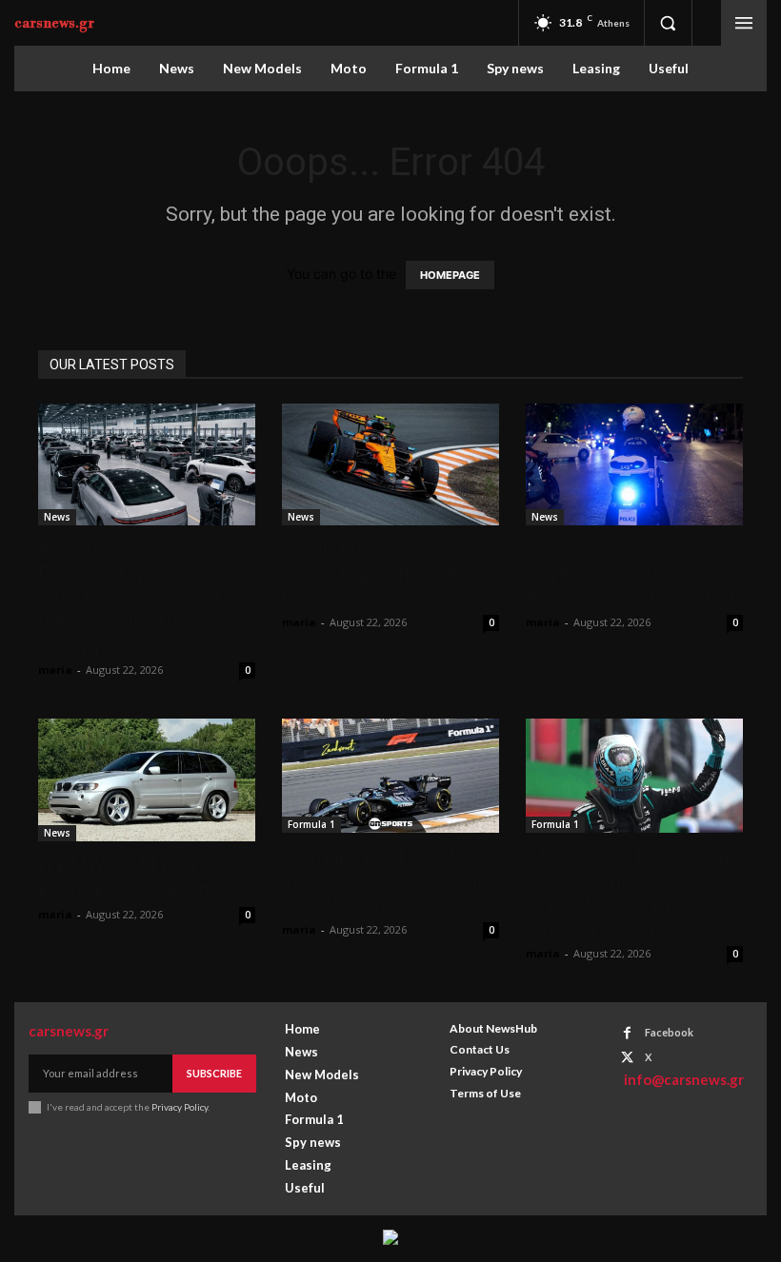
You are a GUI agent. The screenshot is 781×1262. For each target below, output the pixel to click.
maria (55, 669)
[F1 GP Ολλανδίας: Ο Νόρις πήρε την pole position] (390, 464)
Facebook (669, 1032)
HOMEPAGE (450, 275)
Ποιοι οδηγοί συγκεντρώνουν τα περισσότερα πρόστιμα (630, 573)
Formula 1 (311, 824)
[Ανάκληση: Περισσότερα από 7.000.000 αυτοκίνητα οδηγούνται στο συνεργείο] (146, 464)
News (57, 516)
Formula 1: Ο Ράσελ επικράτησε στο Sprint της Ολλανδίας (383, 880)
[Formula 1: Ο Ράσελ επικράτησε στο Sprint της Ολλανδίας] (390, 776)
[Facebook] (627, 1033)
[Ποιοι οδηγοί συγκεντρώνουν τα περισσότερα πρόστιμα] (634, 464)
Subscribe (214, 1073)
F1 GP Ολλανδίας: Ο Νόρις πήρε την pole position (372, 573)
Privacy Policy (179, 1107)
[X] (627, 1058)
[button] (668, 23)
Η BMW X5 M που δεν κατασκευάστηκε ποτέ (140, 877)
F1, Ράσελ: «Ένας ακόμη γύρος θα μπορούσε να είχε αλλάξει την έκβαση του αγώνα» (633, 892)
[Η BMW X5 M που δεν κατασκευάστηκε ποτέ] (146, 779)
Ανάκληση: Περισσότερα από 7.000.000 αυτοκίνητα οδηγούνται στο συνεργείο (136, 597)
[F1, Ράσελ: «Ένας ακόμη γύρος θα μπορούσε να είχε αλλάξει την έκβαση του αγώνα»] (634, 776)
